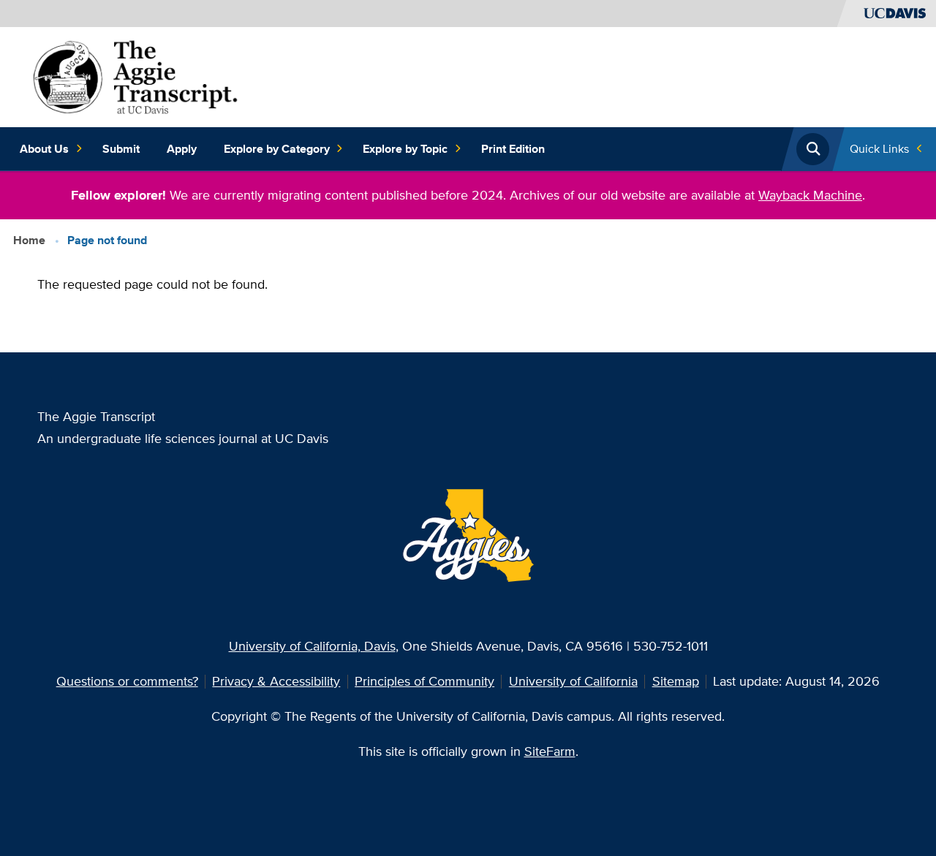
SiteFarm (549, 751)
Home (29, 240)
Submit (121, 148)
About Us (44, 148)
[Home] (135, 76)
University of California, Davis (312, 646)
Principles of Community (424, 681)
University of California (573, 681)
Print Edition (513, 148)
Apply (182, 148)
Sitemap (675, 681)
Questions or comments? (127, 681)
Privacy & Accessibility (276, 681)
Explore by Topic (405, 148)
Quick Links (879, 148)
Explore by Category (277, 148)
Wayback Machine (810, 195)
